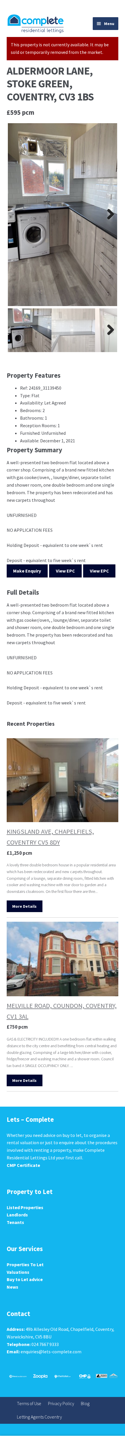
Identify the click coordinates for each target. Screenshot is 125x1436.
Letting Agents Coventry (39, 1417)
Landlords (17, 1215)
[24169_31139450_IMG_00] (62, 214)
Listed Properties (25, 1207)
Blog (85, 1403)
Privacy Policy (61, 1403)
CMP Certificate (23, 1165)
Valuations (18, 1272)
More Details (24, 906)
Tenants (15, 1222)
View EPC (65, 571)
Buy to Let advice (25, 1279)
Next (108, 214)
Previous (16, 214)
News (12, 1287)
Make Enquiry (27, 571)
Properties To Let (25, 1264)
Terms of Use (29, 1403)
